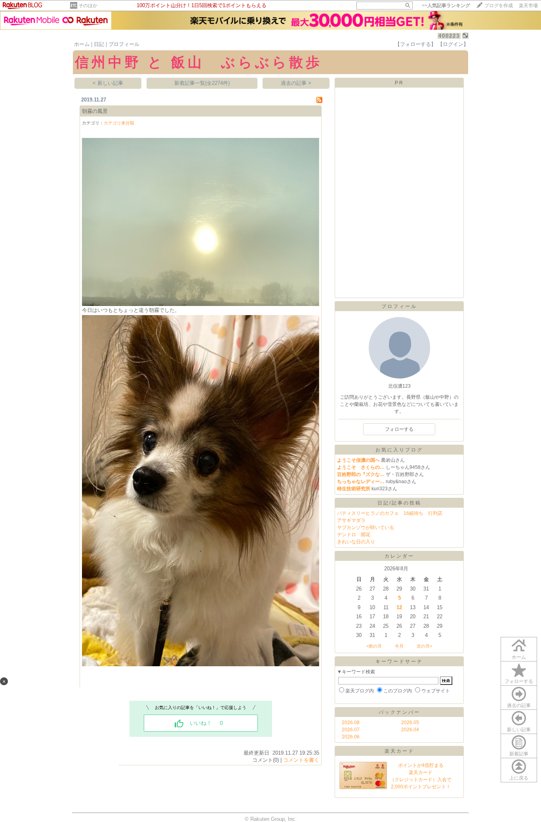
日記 (99, 44)
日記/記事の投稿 (399, 503)
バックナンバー (399, 712)
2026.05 (410, 722)
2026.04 (410, 729)
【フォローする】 (415, 44)
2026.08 (351, 722)
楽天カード (399, 751)
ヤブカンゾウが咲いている (365, 527)
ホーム (82, 44)
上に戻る (518, 778)
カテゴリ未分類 (119, 122)
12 (399, 607)
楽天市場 (528, 5)
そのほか (87, 5)
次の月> (424, 646)
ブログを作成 (498, 5)
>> (446, 5)
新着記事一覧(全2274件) (202, 83)
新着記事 (518, 754)
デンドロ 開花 (353, 534)
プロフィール (124, 44)
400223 (449, 36)
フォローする (519, 681)
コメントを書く (301, 760)
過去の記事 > (296, 83)
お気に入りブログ (399, 450)
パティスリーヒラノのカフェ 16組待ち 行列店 (389, 513)
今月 (399, 646)
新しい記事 (519, 729)
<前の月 (374, 646)
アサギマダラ (351, 520)
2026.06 (351, 737)
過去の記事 (519, 705)
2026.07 (351, 729)
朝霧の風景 (95, 111)
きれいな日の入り (356, 542)
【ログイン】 (453, 44)
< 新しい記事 (108, 83)
